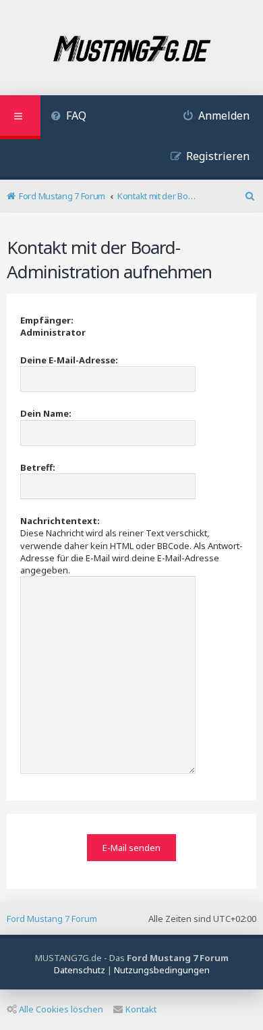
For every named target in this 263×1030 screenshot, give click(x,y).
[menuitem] (68, 117)
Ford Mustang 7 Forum (52, 918)
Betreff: (37, 467)
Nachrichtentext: (60, 521)
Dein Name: (45, 413)
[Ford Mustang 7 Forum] (131, 49)
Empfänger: (47, 320)
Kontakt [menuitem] (140, 1009)
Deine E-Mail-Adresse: (69, 360)
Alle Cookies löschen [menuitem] (61, 1009)
